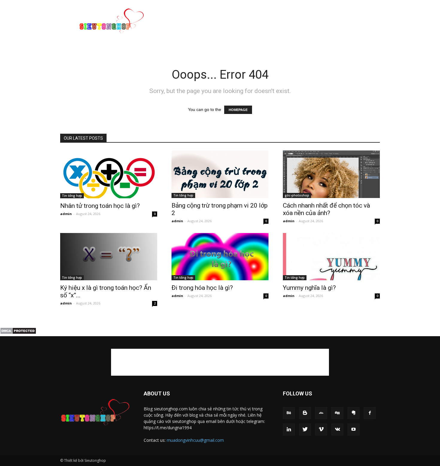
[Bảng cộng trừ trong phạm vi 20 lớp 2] (220, 174)
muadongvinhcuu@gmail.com (195, 440)
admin (66, 213)
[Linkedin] (289, 429)
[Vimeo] (321, 429)
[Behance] (289, 413)
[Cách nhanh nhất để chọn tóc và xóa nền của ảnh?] (331, 174)
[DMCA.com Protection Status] (18, 333)
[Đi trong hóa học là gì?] (220, 257)
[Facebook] (370, 413)
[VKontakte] (337, 429)
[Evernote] (353, 413)
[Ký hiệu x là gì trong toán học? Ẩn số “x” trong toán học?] (108, 257)
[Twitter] (305, 429)
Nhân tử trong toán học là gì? (100, 205)
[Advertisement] (271, 21)
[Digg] (337, 413)
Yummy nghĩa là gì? (309, 287)
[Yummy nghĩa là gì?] (331, 257)
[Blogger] (305, 413)
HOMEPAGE (238, 110)
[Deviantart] (321, 413)
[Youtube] (353, 429)
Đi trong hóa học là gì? (202, 287)
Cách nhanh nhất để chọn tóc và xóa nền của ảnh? (326, 209)
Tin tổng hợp (72, 196)
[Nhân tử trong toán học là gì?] (108, 174)
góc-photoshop (297, 195)
